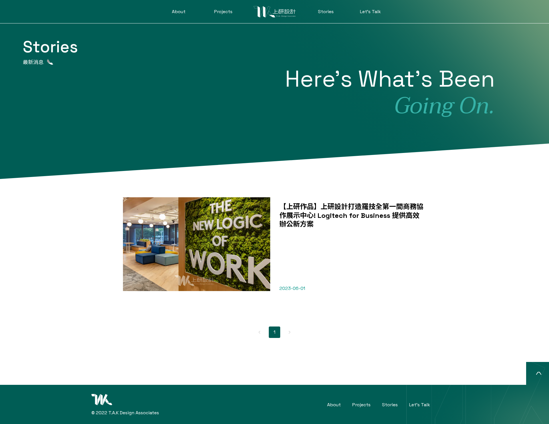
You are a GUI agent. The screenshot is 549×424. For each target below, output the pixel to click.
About (179, 11)
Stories (326, 11)
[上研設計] (275, 11)
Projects (223, 11)
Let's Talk (370, 11)
